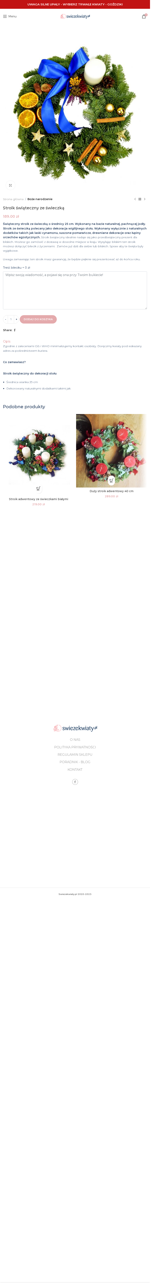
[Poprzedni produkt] (135, 199)
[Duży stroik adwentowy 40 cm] (111, 451)
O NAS (75, 740)
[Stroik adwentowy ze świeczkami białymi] (38, 455)
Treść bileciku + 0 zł (16, 267)
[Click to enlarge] (10, 185)
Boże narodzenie (39, 199)
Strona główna (13, 199)
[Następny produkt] (144, 199)
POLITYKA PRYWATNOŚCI (75, 747)
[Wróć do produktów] (139, 199)
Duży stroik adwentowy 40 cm (111, 491)
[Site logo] (75, 16)
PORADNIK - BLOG (75, 762)
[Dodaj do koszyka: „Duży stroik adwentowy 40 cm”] (111, 481)
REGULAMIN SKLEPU (75, 755)
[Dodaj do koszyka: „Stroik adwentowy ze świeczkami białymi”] (38, 489)
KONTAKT (75, 770)
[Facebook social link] (14, 330)
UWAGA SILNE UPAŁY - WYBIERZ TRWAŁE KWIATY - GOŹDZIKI (75, 4)
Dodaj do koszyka (38, 319)
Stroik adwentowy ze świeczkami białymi (38, 499)
